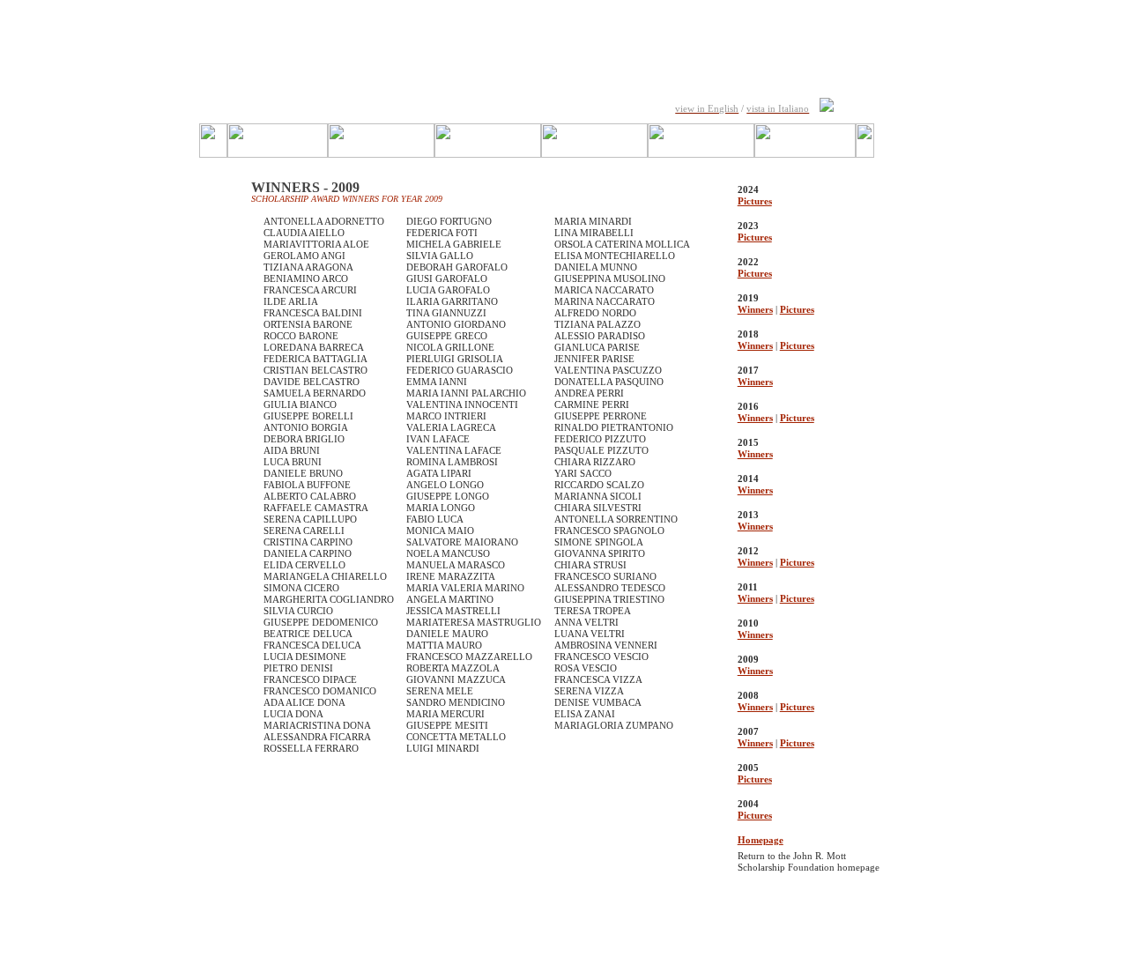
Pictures (755, 201)
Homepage (760, 840)
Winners (755, 309)
